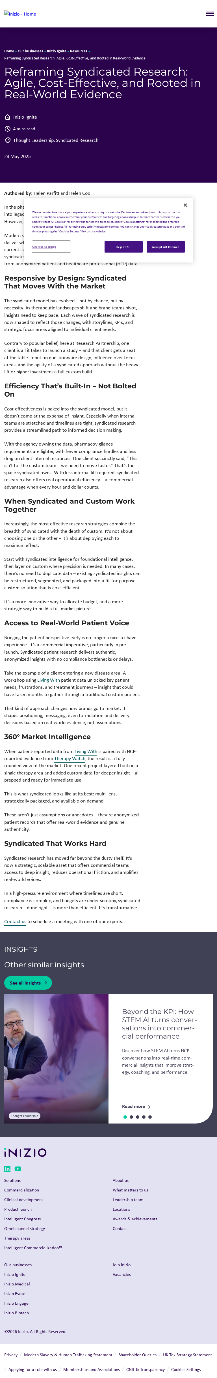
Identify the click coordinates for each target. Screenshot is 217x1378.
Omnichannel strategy (24, 1228)
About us (121, 1180)
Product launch (18, 1209)
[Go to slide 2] (131, 1117)
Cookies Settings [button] (186, 1369)
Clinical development (23, 1199)
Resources (78, 51)
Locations (121, 1209)
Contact (120, 1228)
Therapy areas (17, 1238)
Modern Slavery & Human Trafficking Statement (68, 1355)
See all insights (25, 982)
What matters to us (130, 1190)
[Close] (185, 205)
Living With (48, 680)
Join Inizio (122, 1265)
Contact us (15, 921)
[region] (108, 230)
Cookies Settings (44, 246)
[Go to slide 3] (137, 1117)
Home (9, 51)
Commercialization (21, 1190)
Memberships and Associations (91, 1369)
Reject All (123, 247)
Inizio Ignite (56, 51)
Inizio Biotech (16, 1313)
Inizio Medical (17, 1284)
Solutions (12, 1180)
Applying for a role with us (32, 1369)
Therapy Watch (69, 758)
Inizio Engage (16, 1303)
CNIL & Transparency (145, 1369)
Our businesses (30, 51)
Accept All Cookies (165, 247)
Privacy (11, 1355)
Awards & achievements (135, 1219)
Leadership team (128, 1199)
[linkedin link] (7, 1169)
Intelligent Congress (22, 1219)
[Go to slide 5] (150, 1117)
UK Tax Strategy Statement (187, 1355)
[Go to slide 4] (144, 1117)
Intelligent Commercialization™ (33, 1248)
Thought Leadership (33, 140)
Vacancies (122, 1274)
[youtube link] (17, 1169)
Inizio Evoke (14, 1293)
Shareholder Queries (138, 1355)
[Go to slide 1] (125, 1117)
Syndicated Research (77, 140)
